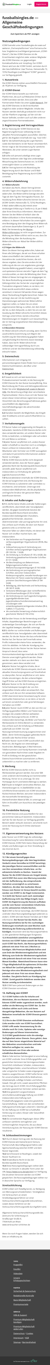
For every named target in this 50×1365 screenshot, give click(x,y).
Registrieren (41, 4)
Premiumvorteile (20, 1304)
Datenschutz (8, 369)
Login (29, 4)
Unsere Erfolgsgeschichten (21, 1279)
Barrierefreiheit (29, 1342)
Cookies (29, 1333)
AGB (27, 1338)
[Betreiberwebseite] (34, 1360)
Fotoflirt (16, 1269)
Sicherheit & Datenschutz (24, 1291)
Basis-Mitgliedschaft (22, 1300)
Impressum (18, 1338)
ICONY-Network (36, 102)
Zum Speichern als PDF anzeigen (25, 34)
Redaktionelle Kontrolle (23, 1295)
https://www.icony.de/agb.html (19, 1171)
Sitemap (17, 1342)
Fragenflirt (18, 1264)
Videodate (17, 1273)
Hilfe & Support (20, 1315)
